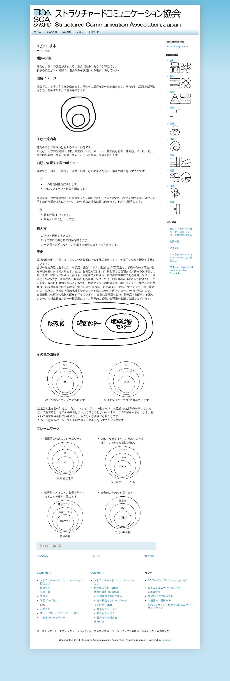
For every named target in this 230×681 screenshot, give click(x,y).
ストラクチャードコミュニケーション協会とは (180, 257)
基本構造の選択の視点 (109, 596)
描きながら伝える (107, 609)
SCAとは (52, 31)
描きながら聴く (106, 613)
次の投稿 (43, 556)
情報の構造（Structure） (108, 591)
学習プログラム (49, 600)
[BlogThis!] (46, 546)
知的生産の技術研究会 (160, 596)
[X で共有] (50, 546)
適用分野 (99, 621)
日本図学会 (154, 591)
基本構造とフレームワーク (112, 600)
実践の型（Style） (104, 604)
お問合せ (94, 31)
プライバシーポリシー (52, 617)
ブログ (80, 31)
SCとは (66, 31)
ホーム (38, 31)
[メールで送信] (42, 546)
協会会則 (174, 247)
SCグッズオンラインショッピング (167, 580)
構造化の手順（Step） (106, 587)
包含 (47, 51)
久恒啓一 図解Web (159, 600)
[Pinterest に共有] (59, 546)
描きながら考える (107, 617)
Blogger (166, 639)
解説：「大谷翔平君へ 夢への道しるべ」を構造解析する (180, 231)
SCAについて (44, 572)
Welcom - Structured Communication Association (181, 270)
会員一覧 (174, 241)
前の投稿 (149, 556)
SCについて (97, 572)
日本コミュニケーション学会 (164, 587)
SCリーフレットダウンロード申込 (59, 613)
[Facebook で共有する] (54, 546)
